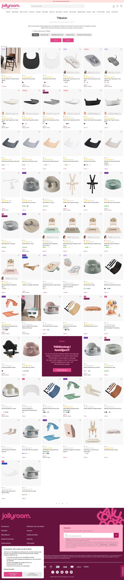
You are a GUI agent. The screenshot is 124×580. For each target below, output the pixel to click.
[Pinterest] (71, 572)
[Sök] (83, 6)
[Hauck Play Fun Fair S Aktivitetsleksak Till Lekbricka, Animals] (105, 329)
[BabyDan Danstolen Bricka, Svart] (105, 288)
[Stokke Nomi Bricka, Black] (22, 82)
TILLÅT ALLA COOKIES (13, 574)
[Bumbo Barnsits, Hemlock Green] (105, 206)
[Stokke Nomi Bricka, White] (24, 82)
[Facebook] (52, 572)
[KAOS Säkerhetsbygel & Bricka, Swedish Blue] (5, 329)
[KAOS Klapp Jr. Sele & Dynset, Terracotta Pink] (86, 453)
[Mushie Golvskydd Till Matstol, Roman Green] (43, 247)
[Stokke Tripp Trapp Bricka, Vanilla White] (2, 123)
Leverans (29, 530)
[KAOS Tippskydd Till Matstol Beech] (84, 412)
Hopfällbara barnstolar (57, 35)
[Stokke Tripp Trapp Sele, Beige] (63, 206)
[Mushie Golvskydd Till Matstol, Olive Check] (44, 247)
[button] (117, 6)
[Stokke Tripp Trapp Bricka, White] (7, 123)
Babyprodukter (53, 22)
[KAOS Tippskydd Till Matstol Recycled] (86, 412)
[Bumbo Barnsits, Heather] (25, 206)
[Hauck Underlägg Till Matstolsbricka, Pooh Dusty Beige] (24, 412)
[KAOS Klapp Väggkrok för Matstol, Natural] (63, 453)
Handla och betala (32, 535)
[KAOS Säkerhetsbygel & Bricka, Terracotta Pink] (2, 329)
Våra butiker (30, 543)
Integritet (30, 539)
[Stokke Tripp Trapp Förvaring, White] (86, 123)
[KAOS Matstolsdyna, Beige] (84, 329)
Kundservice (5, 526)
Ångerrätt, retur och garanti (35, 526)
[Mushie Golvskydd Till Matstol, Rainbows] (48, 247)
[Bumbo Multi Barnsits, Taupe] (46, 329)
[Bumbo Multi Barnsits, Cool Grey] (44, 329)
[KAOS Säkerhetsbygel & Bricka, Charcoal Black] (7, 329)
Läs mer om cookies (9, 569)
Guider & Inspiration (7, 539)
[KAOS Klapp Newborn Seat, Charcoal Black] (46, 288)
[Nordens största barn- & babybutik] (10, 5)
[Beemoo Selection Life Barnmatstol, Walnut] (2, 82)
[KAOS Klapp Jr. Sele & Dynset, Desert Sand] (84, 453)
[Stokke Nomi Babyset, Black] (2, 371)
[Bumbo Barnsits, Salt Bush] (27, 206)
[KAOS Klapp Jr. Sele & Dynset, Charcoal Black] (89, 453)
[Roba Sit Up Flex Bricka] (84, 164)
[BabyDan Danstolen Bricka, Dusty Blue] (108, 288)
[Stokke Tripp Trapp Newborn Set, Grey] (65, 82)
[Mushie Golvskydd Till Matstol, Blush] (2, 288)
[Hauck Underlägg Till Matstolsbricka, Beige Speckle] (22, 412)
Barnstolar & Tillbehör (63, 22)
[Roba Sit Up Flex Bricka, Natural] (5, 164)
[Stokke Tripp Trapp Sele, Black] (65, 206)
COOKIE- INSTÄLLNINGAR (32, 574)
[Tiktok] (66, 572)
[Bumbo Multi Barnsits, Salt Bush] (48, 329)
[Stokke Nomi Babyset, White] (3, 371)
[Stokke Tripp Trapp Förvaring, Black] (84, 123)
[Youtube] (62, 572)
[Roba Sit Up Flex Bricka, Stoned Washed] (105, 164)
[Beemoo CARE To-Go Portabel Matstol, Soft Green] (22, 329)
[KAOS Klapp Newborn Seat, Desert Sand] (48, 288)
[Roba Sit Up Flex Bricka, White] (7, 164)
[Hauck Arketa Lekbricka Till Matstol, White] (2, 494)
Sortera (68, 40)
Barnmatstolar (45, 35)
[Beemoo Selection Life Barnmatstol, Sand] (3, 82)
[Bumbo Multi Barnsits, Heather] (43, 329)
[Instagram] (57, 572)
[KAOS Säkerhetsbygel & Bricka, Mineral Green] (3, 329)
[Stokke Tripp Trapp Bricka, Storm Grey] (5, 123)
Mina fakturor (5, 535)
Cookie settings (6, 543)
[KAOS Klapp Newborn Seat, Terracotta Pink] (44, 288)
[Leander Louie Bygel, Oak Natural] (22, 288)
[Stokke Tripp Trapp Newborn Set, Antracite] (67, 82)
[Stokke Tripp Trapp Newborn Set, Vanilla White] (63, 82)
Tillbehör (72, 22)
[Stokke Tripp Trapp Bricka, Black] (3, 123)
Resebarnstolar (70, 35)
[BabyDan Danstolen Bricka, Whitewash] (106, 288)
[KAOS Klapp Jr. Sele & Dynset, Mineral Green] (87, 453)
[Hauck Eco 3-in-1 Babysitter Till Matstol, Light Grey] (63, 288)
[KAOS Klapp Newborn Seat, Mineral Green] (43, 288)
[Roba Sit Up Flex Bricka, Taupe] (3, 164)
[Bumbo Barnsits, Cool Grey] (22, 206)
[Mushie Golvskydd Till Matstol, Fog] (46, 247)
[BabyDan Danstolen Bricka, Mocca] (109, 288)
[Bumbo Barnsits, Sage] (24, 206)
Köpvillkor (4, 530)
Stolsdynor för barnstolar (84, 35)
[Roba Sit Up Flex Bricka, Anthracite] (2, 164)
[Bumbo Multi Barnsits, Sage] (22, 494)
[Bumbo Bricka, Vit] (2, 206)
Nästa (67, 504)
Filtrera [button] (56, 40)
